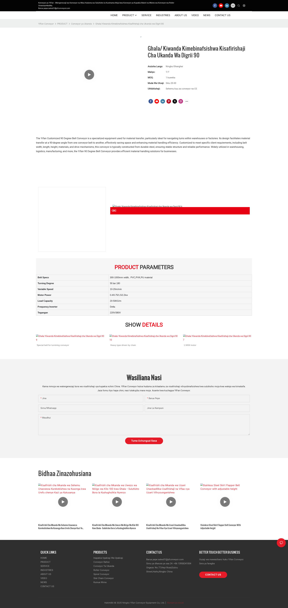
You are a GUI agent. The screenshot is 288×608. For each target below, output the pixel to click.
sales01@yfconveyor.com (171, 559)
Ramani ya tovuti (175, 602)
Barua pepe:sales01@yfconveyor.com (54, 8)
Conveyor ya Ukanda (81, 23)
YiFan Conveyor (46, 23)
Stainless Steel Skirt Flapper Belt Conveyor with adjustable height (220, 526)
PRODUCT (62, 23)
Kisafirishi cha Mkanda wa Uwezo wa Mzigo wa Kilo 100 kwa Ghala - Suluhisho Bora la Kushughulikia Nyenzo (115, 526)
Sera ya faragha (207, 563)
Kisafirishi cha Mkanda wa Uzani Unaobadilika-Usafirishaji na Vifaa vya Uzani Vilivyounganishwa (167, 526)
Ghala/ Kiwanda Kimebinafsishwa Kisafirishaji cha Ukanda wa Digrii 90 (129, 23)
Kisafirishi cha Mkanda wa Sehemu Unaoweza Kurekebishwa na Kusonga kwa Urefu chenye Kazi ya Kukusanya (60, 526)
